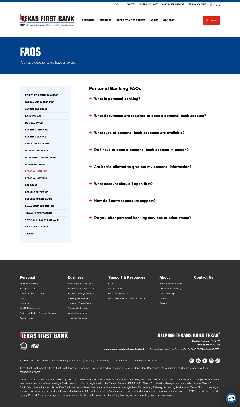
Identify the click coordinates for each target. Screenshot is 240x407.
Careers (131, 4)
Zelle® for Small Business (41, 95)
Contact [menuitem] (168, 20)
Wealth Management (30, 308)
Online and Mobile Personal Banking (38, 313)
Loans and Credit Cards (79, 303)
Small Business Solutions (80, 283)
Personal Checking (29, 283)
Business (75, 277)
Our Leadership (167, 293)
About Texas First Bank (171, 283)
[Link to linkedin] (198, 360)
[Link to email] (191, 360)
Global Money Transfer (39, 102)
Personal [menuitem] (88, 20)
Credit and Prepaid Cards (32, 293)
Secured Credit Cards (38, 199)
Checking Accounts (37, 143)
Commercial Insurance (79, 308)
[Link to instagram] (211, 360)
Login (213, 20)
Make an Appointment (173, 4)
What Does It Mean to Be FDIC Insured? (127, 298)
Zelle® (29, 233)
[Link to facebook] (204, 360)
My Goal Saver (34, 123)
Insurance (24, 303)
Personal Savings (36, 178)
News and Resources (118, 293)
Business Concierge (77, 318)
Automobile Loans (36, 109)
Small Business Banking (39, 206)
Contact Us (203, 277)
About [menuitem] (154, 20)
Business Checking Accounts (82, 288)
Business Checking (36, 129)
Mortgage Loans (35, 164)
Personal (27, 277)
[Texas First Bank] (44, 336)
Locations (164, 298)
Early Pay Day (33, 116)
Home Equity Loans (36, 150)
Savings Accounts (28, 288)
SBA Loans (31, 185)
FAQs (110, 283)
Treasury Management (38, 212)
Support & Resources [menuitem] (130, 20)
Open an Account (197, 4)
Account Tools (26, 318)
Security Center (115, 288)
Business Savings (35, 136)
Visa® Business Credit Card (42, 219)
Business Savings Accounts (81, 293)
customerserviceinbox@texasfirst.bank (124, 349)
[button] (231, 398)
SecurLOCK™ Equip (36, 192)
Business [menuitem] (106, 20)
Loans (23, 298)
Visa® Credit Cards (36, 226)
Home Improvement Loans (40, 157)
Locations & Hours (148, 4)
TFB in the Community (170, 288)
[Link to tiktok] (217, 360)
